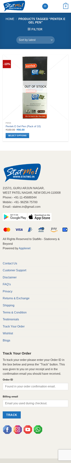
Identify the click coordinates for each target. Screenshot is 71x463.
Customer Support (14, 270)
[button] (35, 29)
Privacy (7, 291)
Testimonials (11, 319)
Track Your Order (14, 326)
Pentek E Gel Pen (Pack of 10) (23, 126)
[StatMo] (21, 6)
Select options (17, 135)
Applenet (24, 248)
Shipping (8, 305)
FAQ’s (7, 284)
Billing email (10, 396)
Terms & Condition (15, 312)
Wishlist (8, 333)
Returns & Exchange (16, 298)
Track (11, 414)
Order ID (8, 379)
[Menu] (45, 6)
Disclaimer (10, 277)
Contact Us (10, 263)
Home (10, 19)
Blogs (6, 340)
